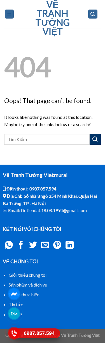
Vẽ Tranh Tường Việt (53, 18)
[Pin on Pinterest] (57, 245)
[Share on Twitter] (33, 245)
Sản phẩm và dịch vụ (28, 284)
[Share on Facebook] (21, 245)
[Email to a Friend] (45, 245)
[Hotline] (14, 333)
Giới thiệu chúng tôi (27, 275)
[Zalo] (14, 313)
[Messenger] (14, 294)
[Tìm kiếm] (93, 14)
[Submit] (95, 139)
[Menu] (9, 14)
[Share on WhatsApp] (9, 245)
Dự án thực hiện (24, 294)
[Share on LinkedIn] (70, 245)
